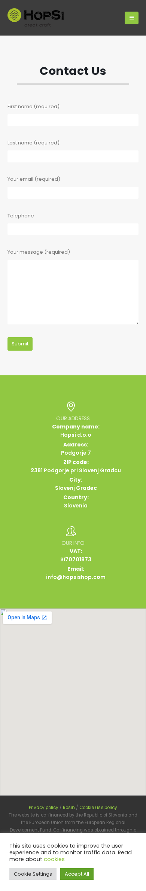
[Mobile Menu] (132, 18)
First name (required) (33, 106)
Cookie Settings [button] (33, 874)
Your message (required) (38, 252)
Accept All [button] (77, 874)
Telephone (20, 215)
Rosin (69, 808)
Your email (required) (33, 179)
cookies (54, 859)
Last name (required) (33, 142)
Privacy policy (43, 808)
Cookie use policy (98, 808)
